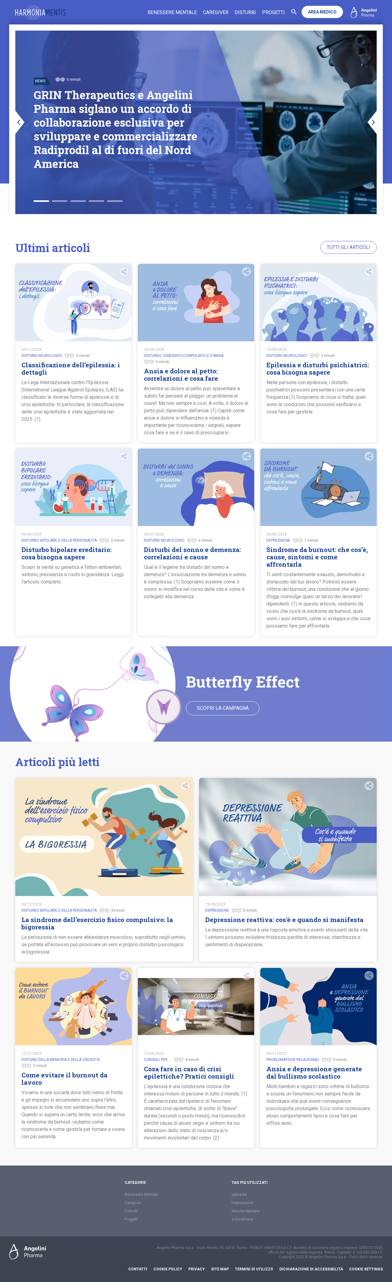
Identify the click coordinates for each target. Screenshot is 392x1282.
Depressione (242, 1203)
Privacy (196, 1269)
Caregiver (215, 12)
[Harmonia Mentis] (40, 12)
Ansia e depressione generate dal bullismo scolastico (314, 1072)
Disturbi (245, 12)
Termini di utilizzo (254, 1269)
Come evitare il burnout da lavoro (64, 1078)
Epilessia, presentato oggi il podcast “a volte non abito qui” (114, 129)
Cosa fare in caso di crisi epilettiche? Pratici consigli (189, 1072)
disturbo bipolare (245, 1211)
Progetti (273, 12)
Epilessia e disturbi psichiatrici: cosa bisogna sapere (317, 368)
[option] (196, 122)
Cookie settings (366, 1269)
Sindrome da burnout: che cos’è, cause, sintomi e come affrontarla (317, 557)
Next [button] (372, 122)
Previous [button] (19, 122)
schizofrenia (242, 1219)
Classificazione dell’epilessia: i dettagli (70, 368)
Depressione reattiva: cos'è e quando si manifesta (284, 919)
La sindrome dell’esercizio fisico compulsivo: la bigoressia (97, 923)
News (40, 108)
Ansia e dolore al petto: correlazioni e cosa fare (181, 374)
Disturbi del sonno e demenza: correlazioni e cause (192, 553)
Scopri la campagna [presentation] (223, 708)
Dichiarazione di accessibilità (311, 1269)
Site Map (220, 1269)
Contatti (137, 1269)
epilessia (239, 1194)
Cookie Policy (167, 1269)
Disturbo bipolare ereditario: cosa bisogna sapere (66, 553)
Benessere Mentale (172, 12)
